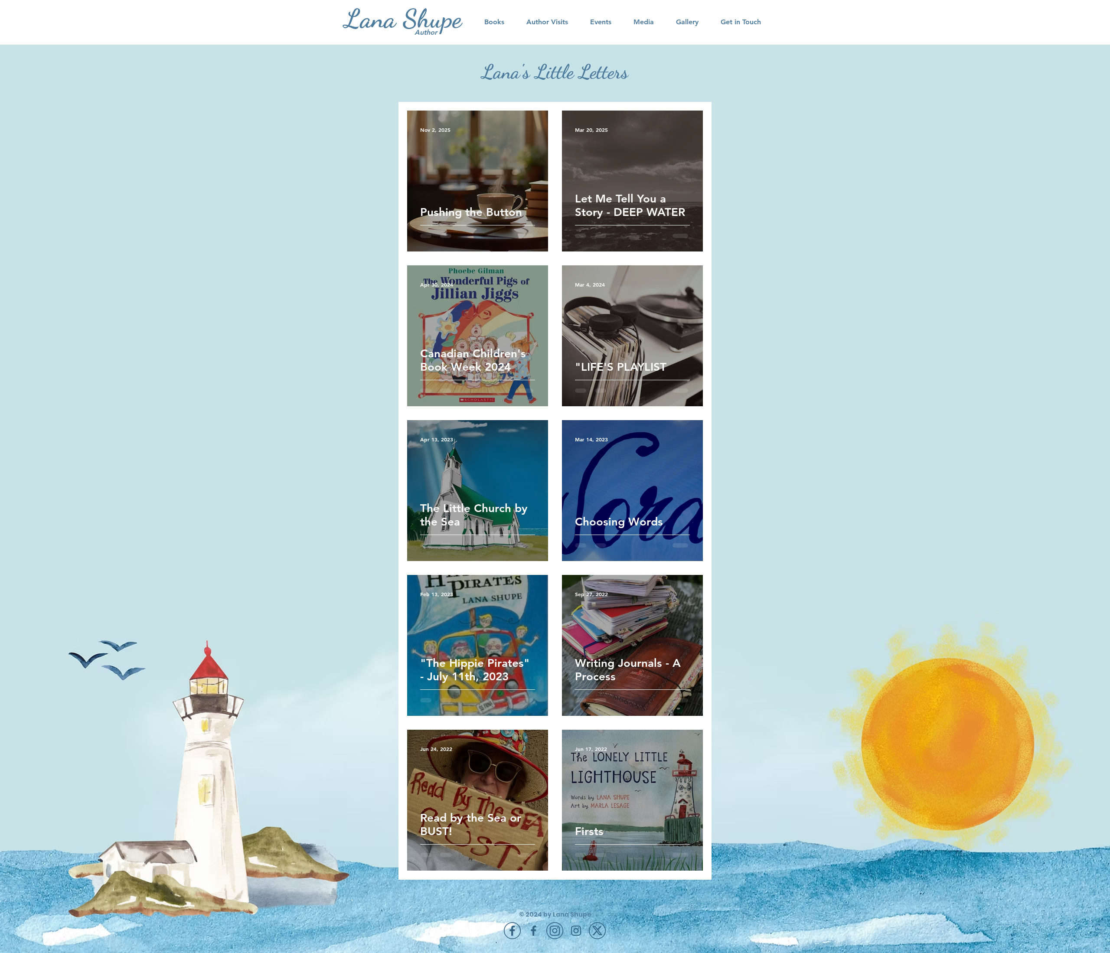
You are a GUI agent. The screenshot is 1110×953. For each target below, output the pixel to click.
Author (426, 32)
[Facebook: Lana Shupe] (512, 930)
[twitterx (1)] (597, 930)
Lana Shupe (402, 18)
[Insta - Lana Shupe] (554, 930)
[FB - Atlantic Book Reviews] (533, 930)
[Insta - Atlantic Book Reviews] (576, 930)
